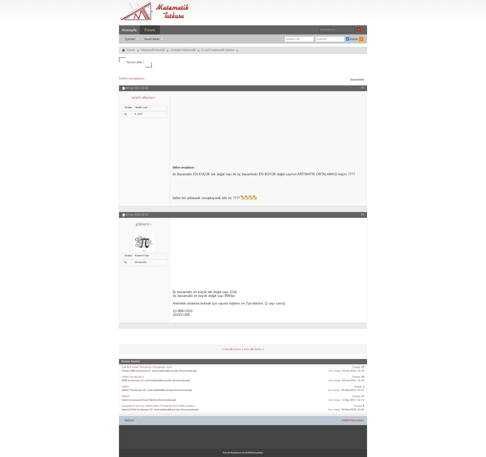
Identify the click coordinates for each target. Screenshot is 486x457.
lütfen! (126, 396)
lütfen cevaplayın (132, 79)
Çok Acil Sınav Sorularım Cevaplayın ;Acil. (147, 367)
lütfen (125, 386)
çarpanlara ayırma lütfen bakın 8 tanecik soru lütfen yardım (158, 406)
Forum (150, 30)
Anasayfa (129, 30)
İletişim (129, 420)
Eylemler (130, 39)
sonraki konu (252, 349)
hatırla (353, 39)
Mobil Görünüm (352, 420)
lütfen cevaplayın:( (133, 376)
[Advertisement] (268, 126)
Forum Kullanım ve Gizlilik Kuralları (243, 452)
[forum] (123, 50)
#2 (362, 214)
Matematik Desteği (153, 50)
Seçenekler (357, 79)
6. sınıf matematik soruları (217, 50)
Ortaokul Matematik (183, 50)
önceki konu (233, 349)
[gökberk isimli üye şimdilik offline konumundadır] (144, 250)
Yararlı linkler (152, 39)
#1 (362, 87)
